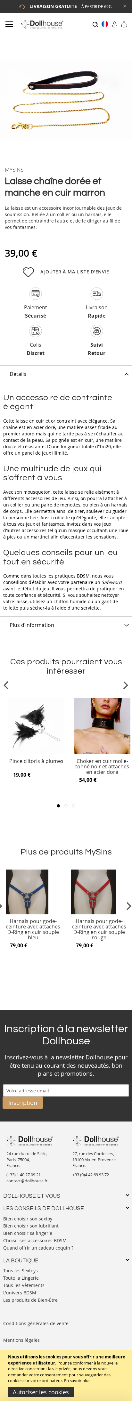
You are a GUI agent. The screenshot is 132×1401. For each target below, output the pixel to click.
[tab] (66, 373)
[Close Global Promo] (124, 5)
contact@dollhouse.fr (26, 1181)
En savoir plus (77, 1380)
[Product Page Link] (36, 752)
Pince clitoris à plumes (36, 761)
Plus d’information (32, 624)
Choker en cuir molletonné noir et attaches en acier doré (102, 766)
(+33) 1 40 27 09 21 (23, 1175)
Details (18, 373)
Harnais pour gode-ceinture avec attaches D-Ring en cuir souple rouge (99, 929)
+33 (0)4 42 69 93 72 (90, 1175)
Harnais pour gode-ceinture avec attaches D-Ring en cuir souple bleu (33, 929)
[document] (67, 1375)
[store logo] (41, 24)
